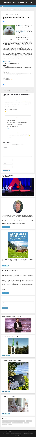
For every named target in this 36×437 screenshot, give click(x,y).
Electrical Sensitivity (22, 420)
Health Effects (5, 422)
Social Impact (5, 424)
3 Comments (16, 14)
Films (30, 420)
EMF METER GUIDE (6, 355)
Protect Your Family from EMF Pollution (18, 2)
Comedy (11, 420)
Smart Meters (26, 422)
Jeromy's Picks (6, 391)
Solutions (9, 424)
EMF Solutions (5, 433)
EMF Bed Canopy (6, 413)
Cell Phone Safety (5, 420)
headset (17, 31)
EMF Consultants (16, 433)
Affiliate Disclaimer (11, 433)
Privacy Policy (26, 433)
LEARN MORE (5, 265)
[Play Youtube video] (18, 187)
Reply (6, 113)
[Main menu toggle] (2, 6)
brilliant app (23, 31)
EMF (27, 420)
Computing (15, 420)
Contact (29, 433)
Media (13, 422)
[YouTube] (28, 431)
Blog (32, 433)
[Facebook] (3, 21)
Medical (17, 422)
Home (10, 422)
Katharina (4, 65)
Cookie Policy (21, 433)
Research (21, 422)
